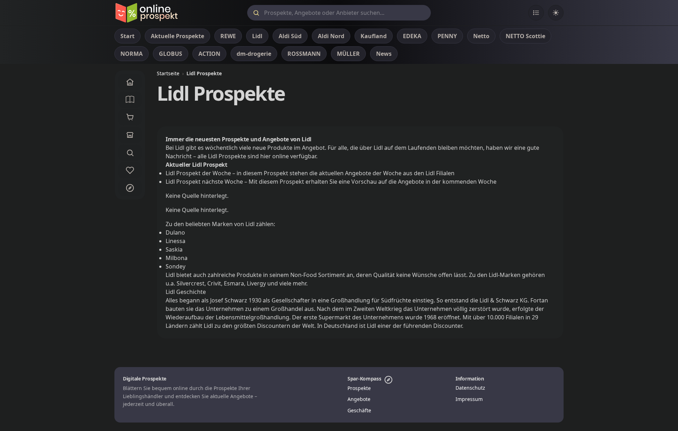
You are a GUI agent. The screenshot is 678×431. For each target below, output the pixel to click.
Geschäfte (359, 410)
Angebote (358, 399)
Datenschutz (470, 387)
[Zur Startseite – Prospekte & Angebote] (146, 12)
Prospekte (359, 388)
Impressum (469, 399)
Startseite (168, 73)
